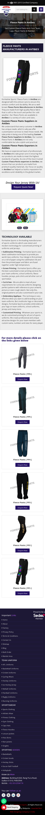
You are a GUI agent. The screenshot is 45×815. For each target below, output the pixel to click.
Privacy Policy (8, 632)
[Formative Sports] (6, 11)
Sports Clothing (8, 709)
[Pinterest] (18, 795)
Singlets (5, 746)
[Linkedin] (13, 795)
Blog (4, 648)
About (4, 624)
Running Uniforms (9, 701)
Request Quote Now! (23, 187)
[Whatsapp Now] (4, 801)
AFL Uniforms (7, 664)
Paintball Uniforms (9, 693)
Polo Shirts (6, 738)
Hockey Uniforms (9, 681)
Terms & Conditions (10, 636)
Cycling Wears (8, 677)
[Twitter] (8, 795)
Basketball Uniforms (10, 669)
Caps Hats (6, 725)
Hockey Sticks (7, 762)
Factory (5, 628)
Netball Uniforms (9, 689)
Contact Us (6, 640)
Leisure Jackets (8, 734)
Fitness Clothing (8, 717)
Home (4, 620)
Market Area (7, 656)
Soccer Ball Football (10, 766)
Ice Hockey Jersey (9, 685)
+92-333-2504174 (16, 783)
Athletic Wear (7, 713)
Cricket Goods (8, 758)
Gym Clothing (7, 721)
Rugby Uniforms (8, 697)
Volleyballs (6, 770)
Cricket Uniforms (9, 673)
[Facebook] (3, 795)
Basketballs (7, 754)
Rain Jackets (7, 742)
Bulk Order (6, 652)
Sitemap (5, 644)
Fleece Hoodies (8, 729)
